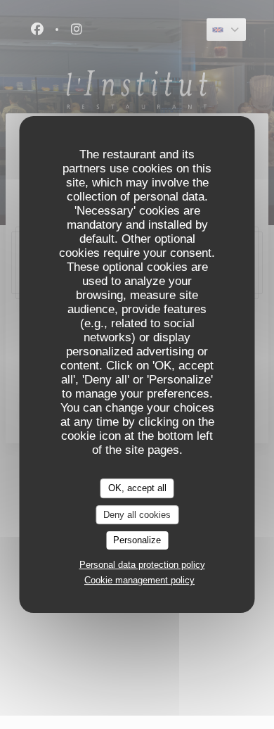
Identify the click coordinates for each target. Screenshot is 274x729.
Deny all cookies (137, 514)
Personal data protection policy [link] (142, 564)
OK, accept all (137, 488)
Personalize (137, 540)
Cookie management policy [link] (139, 580)
